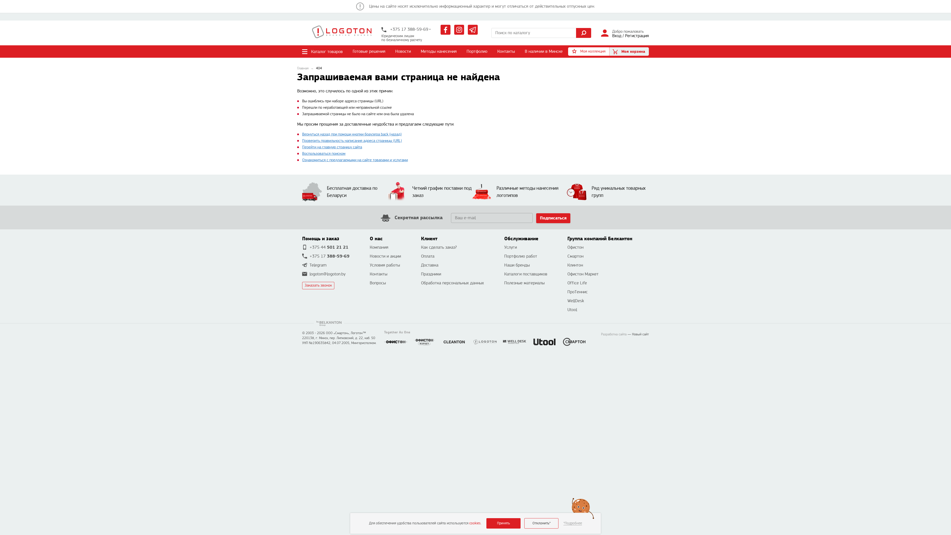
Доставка (429, 265)
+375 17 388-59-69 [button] (408, 29)
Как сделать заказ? (439, 247)
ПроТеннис (577, 292)
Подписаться (553, 218)
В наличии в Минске (544, 51)
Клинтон (575, 265)
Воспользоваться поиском (323, 154)
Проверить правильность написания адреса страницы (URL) (352, 141)
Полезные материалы (524, 283)
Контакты (506, 51)
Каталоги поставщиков (525, 274)
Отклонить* (541, 523)
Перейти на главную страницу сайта (332, 147)
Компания (379, 247)
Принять (503, 523)
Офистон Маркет (583, 274)
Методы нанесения (439, 51)
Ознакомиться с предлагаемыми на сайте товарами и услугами (355, 160)
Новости (403, 51)
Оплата (427, 256)
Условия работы (385, 265)
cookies (475, 523)
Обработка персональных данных (452, 283)
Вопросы (378, 283)
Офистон (575, 247)
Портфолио (477, 51)
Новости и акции (385, 256)
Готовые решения (369, 51)
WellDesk (575, 300)
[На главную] (341, 33)
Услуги (510, 247)
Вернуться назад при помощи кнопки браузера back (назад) (352, 134)
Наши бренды (517, 265)
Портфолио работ (520, 256)
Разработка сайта (614, 334)
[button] (589, 51)
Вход (616, 35)
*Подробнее (572, 523)
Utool (572, 309)
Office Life (577, 283)
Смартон (575, 256)
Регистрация (637, 35)
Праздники (431, 274)
